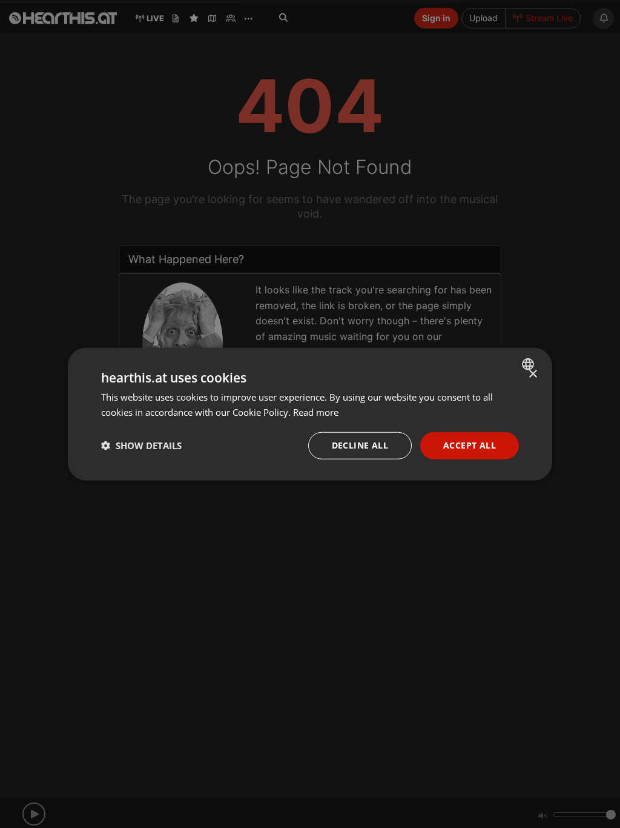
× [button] (532, 374)
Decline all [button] (360, 445)
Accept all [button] (469, 445)
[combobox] (529, 364)
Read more (315, 412)
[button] (141, 445)
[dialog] (310, 414)
